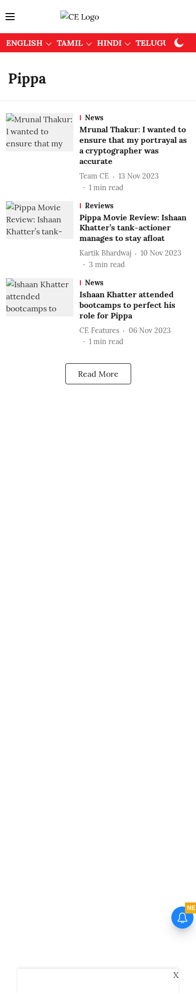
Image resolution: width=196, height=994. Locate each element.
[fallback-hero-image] (42, 153)
